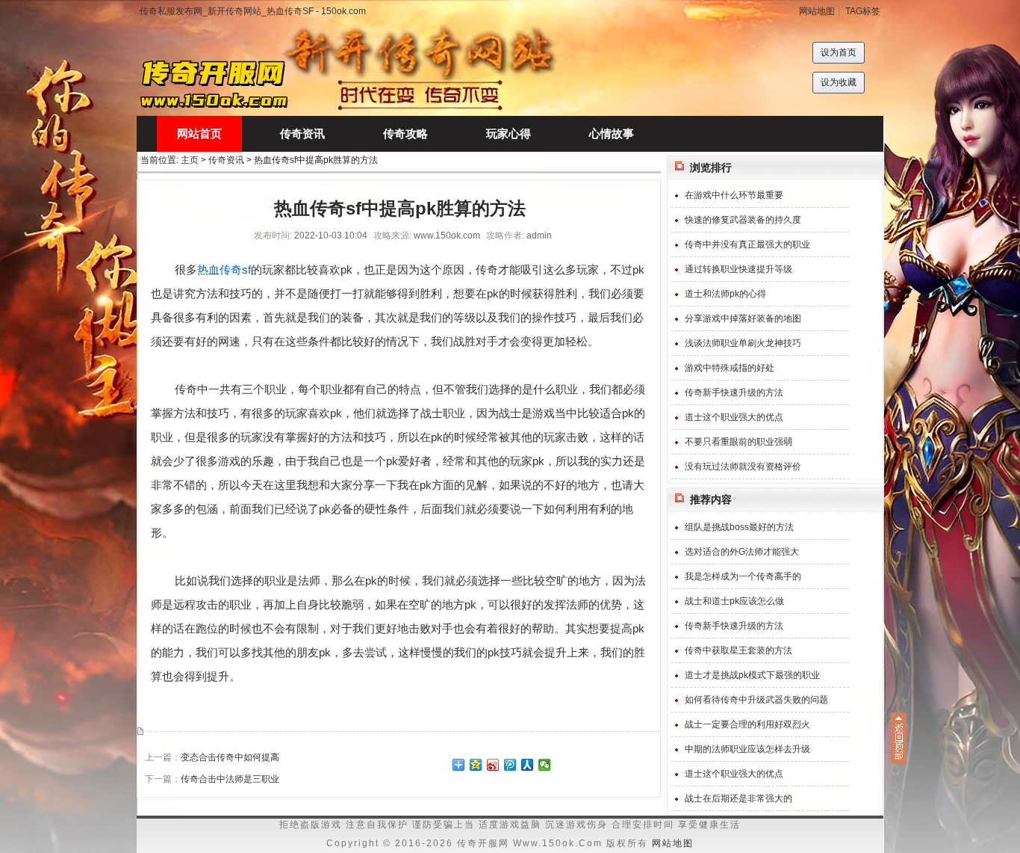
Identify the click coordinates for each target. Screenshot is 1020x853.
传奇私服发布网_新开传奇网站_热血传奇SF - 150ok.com (253, 11)
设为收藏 (838, 82)
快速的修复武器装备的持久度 (743, 220)
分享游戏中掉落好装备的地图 (743, 318)
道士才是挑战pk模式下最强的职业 (752, 675)
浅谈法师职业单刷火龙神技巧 (743, 343)
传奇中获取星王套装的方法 (738, 650)
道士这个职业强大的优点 (734, 417)
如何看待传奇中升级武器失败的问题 (756, 700)
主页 (190, 160)
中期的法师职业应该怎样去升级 (747, 749)
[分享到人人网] (527, 765)
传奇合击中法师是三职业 (230, 779)
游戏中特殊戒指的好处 (729, 368)
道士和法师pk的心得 (725, 294)
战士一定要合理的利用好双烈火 (747, 724)
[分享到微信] (544, 765)
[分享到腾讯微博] (510, 765)
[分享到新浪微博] (493, 765)
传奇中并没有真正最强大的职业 (747, 244)
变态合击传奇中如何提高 (230, 757)
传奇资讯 (226, 160)
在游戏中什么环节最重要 (734, 195)
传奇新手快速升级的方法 (734, 392)
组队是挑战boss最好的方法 (739, 527)
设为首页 (838, 52)
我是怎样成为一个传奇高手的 (743, 576)
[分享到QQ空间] (476, 765)
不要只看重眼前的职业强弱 (738, 442)
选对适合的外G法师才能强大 (742, 551)
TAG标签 (862, 11)
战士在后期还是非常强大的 (738, 798)
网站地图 (817, 11)
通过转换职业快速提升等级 (738, 269)
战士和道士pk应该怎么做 (734, 601)
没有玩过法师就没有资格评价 (743, 466)
